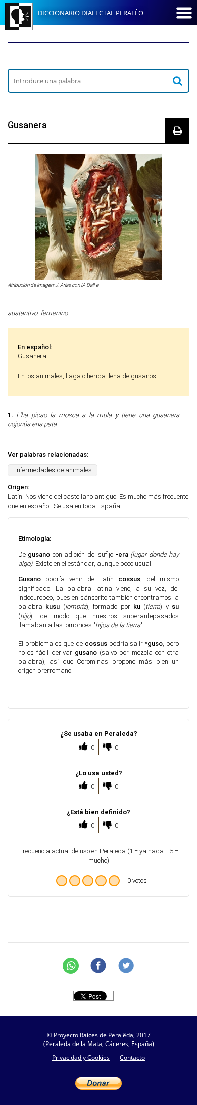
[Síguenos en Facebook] (98, 966)
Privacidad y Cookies (81, 1057)
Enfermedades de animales (52, 470)
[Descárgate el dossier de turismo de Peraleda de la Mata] (98, 55)
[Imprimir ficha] (177, 130)
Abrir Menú (183, 12)
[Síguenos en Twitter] (126, 966)
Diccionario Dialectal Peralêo (90, 12)
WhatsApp (71, 966)
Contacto (132, 1057)
